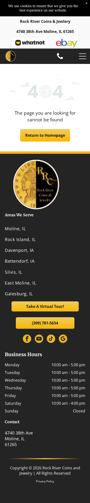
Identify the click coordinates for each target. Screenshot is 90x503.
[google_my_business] (63, 339)
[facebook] (27, 339)
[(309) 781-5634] (60, 58)
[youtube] (39, 339)
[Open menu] (82, 56)
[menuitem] (45, 228)
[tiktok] (51, 339)
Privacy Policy (45, 481)
